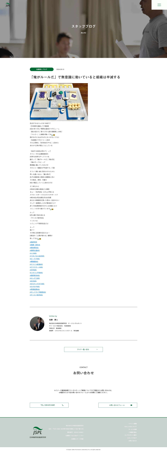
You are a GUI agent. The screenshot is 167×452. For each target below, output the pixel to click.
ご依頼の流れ (133, 432)
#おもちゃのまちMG (37, 283)
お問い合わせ (133, 440)
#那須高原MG (35, 289)
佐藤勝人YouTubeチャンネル (75, 436)
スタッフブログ (132, 438)
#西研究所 (33, 242)
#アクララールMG (36, 267)
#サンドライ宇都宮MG (38, 292)
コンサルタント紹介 (130, 435)
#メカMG (33, 253)
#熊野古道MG (35, 250)
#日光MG (33, 281)
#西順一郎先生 (35, 244)
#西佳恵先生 (34, 247)
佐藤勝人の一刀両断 (77, 439)
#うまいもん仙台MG (37, 256)
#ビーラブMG (35, 258)
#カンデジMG (35, 278)
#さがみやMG (35, 286)
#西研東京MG (35, 275)
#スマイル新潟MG (36, 264)
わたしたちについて (130, 426)
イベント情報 (133, 423)
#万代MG (33, 269)
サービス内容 (133, 429)
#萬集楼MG (34, 261)
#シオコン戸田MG (36, 272)
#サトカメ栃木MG (36, 295)
